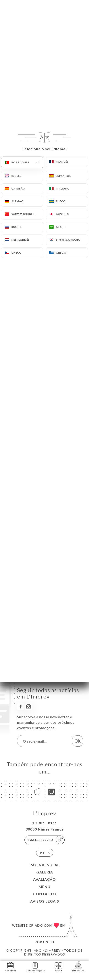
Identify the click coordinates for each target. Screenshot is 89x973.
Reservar (10, 970)
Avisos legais (44, 901)
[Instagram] (28, 706)
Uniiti (48, 942)
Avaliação (44, 879)
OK (77, 740)
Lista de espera (35, 970)
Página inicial (45, 865)
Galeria (44, 872)
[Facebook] (20, 706)
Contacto (44, 894)
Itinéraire (78, 970)
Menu (44, 886)
